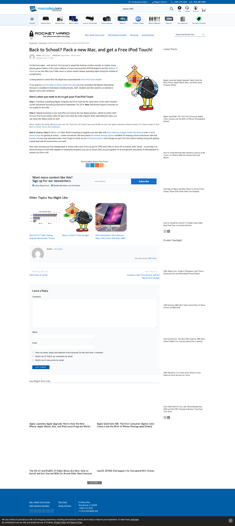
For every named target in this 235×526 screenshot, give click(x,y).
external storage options (103, 135)
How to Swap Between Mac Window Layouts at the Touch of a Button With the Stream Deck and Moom (184, 155)
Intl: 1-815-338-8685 (197, 2)
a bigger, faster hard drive (130, 132)
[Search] (171, 9)
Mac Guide (134, 35)
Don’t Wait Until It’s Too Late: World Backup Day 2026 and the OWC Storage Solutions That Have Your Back (183, 409)
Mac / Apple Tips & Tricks (94, 35)
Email (34, 343)
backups (33, 138)
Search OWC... (129, 9)
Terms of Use (76, 522)
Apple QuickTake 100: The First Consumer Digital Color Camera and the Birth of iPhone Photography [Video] (125, 425)
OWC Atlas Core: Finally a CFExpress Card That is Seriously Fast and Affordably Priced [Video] (184, 272)
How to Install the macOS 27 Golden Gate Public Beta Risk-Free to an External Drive (183, 224)
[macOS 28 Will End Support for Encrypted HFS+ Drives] (128, 450)
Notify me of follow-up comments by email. (54, 356)
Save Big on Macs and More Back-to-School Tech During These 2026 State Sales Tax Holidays (184, 190)
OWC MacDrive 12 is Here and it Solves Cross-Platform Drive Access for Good (182, 374)
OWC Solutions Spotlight (117, 35)
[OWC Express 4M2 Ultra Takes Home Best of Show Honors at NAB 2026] (185, 290)
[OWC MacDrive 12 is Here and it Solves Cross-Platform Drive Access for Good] (185, 358)
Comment (36, 297)
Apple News (65, 55)
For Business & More (139, 2)
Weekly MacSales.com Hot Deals (66, 185)
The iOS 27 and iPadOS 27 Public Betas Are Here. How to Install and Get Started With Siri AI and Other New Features (60, 472)
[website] (48, 258)
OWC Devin (46, 56)
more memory (113, 132)
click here (135, 519)
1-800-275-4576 (180, 2)
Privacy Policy (60, 522)
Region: (160, 2)
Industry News (76, 55)
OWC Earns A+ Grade (38, 275)
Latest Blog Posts (41, 185)
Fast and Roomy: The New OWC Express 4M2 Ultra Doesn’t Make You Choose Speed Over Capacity (184, 340)
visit (58, 132)
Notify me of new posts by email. (49, 360)
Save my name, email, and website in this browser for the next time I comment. (69, 352)
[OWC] (45, 9)
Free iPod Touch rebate (91, 79)
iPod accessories (94, 138)
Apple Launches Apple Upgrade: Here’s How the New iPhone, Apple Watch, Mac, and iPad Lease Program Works (59, 425)
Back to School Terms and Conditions (44, 127)
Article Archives (148, 35)
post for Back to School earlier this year (59, 85)
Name (34, 332)
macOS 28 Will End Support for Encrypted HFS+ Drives (125, 470)
